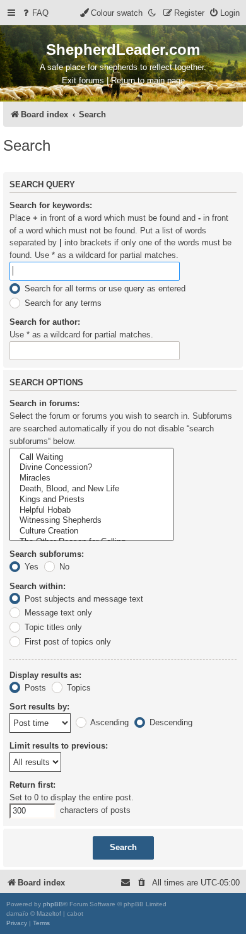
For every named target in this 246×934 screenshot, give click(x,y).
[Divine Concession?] (91, 467)
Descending (169, 722)
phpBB (53, 904)
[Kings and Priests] (91, 499)
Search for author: (44, 322)
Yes (30, 566)
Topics (77, 687)
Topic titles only (52, 627)
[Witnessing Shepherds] (91, 520)
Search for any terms (62, 303)
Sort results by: (39, 706)
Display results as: (45, 675)
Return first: (32, 785)
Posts (34, 687)
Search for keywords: (50, 205)
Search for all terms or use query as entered (103, 288)
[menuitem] (35, 13)
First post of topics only (66, 641)
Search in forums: (44, 403)
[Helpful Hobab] (91, 510)
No (63, 566)
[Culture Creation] (91, 531)
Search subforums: (46, 554)
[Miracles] (91, 478)
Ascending (108, 722)
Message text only (57, 612)
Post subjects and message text (82, 599)
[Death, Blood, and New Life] (91, 489)
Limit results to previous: (58, 745)
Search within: (37, 586)
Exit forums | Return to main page (123, 80)
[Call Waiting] (91, 457)
